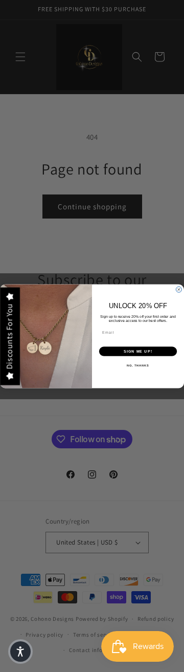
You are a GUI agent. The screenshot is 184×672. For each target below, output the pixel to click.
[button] (20, 651)
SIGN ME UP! (138, 351)
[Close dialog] (178, 289)
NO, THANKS (138, 365)
